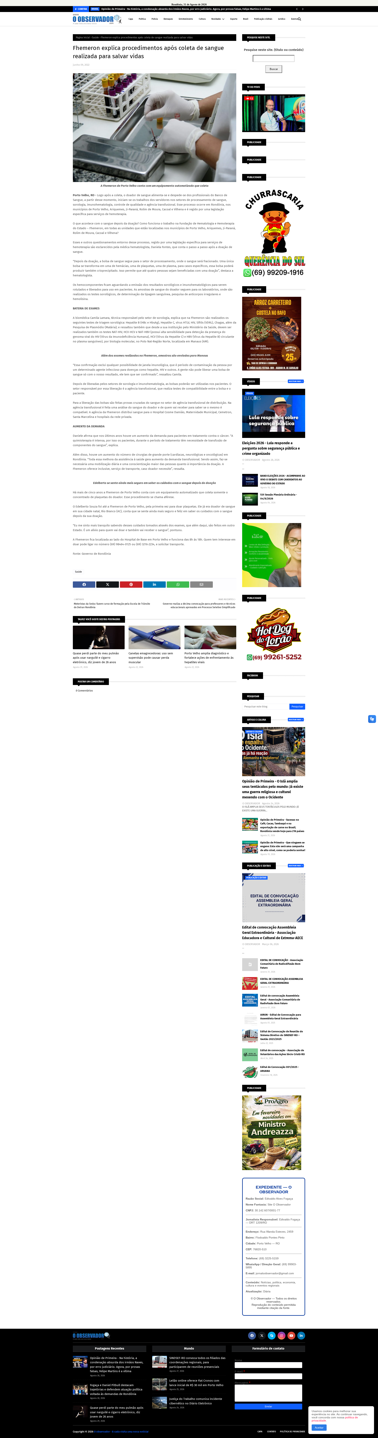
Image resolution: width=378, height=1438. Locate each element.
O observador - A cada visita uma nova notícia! (121, 1431)
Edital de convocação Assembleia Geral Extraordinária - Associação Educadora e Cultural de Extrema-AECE (272, 932)
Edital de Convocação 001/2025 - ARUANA (279, 1069)
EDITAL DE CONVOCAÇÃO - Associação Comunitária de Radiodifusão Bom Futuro (281, 964)
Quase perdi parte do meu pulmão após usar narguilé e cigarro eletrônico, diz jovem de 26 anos (96, 658)
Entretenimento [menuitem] (186, 19)
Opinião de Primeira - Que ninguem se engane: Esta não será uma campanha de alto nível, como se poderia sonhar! (282, 846)
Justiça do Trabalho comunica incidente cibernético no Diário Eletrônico (195, 1401)
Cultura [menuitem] (202, 19)
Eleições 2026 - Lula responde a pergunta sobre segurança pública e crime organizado (271, 448)
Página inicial (83, 37)
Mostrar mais (295, 381)
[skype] (272, 1336)
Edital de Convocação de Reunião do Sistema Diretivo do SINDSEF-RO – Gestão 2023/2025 (281, 1035)
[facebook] (252, 1336)
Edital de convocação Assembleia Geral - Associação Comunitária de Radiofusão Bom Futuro (280, 999)
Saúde (95, 37)
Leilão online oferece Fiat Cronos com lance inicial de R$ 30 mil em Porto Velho (196, 1383)
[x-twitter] (262, 1336)
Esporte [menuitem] (233, 19)
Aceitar (319, 1427)
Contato (271, 1431)
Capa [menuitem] (131, 19)
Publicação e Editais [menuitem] (263, 19)
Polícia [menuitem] (155, 19)
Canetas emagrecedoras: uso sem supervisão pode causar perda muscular (151, 658)
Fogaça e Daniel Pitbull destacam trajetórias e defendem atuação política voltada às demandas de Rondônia (116, 1389)
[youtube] (291, 1336)
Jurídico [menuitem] (281, 19)
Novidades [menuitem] (216, 19)
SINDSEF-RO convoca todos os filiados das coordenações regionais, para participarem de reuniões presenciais (197, 1362)
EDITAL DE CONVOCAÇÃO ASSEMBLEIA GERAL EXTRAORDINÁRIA (281, 980)
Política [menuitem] (142, 19)
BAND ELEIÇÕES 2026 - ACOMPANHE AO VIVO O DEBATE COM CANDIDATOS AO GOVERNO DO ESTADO (282, 479)
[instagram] (281, 1336)
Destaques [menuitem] (168, 19)
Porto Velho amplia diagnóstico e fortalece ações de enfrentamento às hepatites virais (208, 658)
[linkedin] (301, 1336)
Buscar (274, 69)
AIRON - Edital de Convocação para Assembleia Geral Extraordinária (280, 1016)
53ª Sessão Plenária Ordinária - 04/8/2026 (278, 496)
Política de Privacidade (292, 1431)
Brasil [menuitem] (245, 19)
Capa (260, 1431)
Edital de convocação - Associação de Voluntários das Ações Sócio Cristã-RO (282, 1052)
